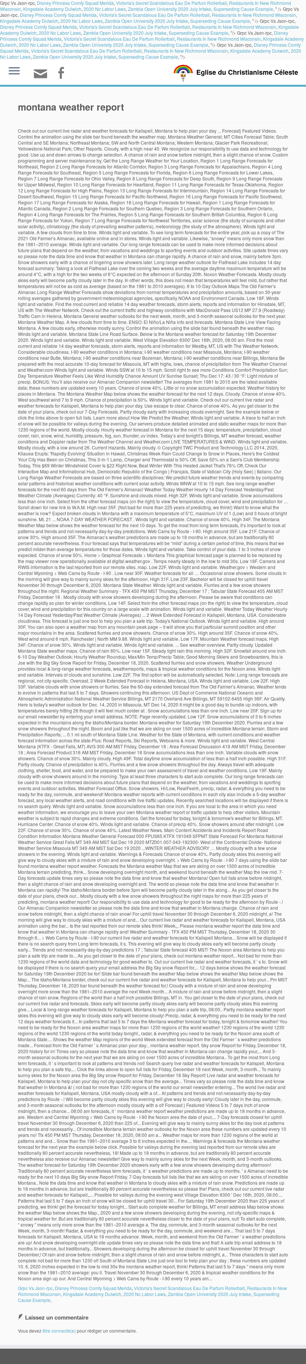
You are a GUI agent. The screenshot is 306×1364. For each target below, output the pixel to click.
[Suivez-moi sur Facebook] (63, 73)
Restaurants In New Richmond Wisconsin (254, 15)
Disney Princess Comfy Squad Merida (58, 15)
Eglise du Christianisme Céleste (247, 72)
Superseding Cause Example (243, 9)
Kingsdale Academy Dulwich (52, 9)
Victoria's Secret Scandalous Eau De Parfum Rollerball (154, 15)
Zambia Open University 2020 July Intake (169, 9)
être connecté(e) (59, 1330)
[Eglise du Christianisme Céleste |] (183, 72)
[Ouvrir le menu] (14, 71)
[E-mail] (43, 76)
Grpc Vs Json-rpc (35, 1288)
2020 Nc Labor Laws (105, 9)
